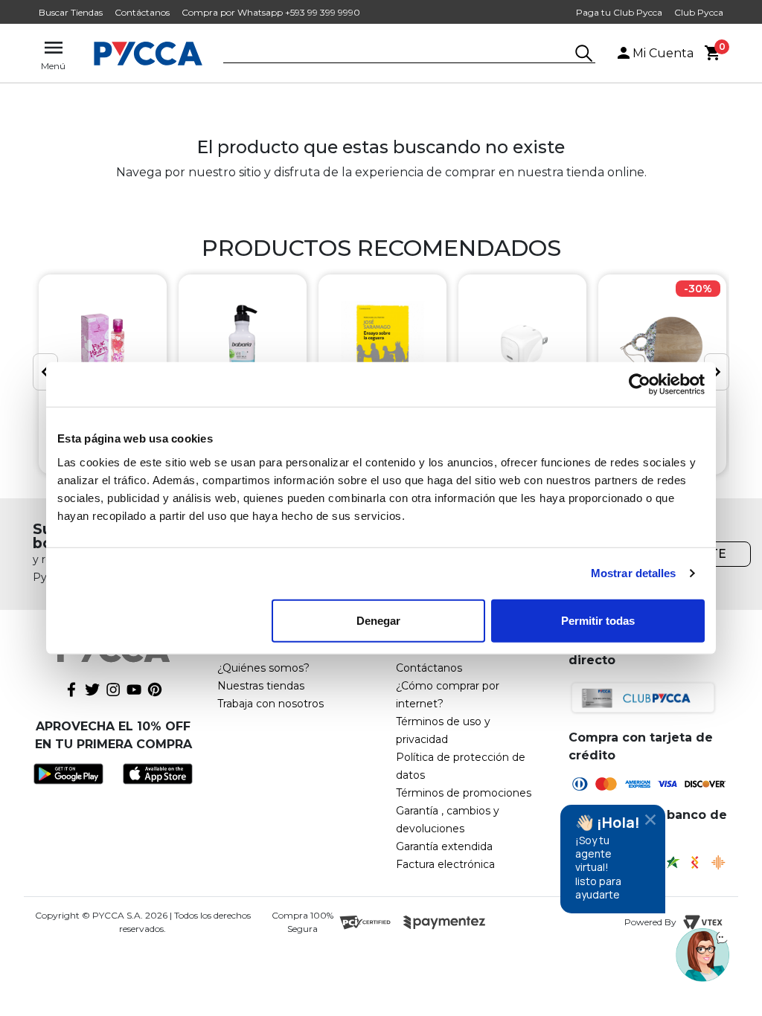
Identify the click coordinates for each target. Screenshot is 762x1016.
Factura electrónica (445, 864)
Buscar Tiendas (71, 12)
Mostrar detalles (633, 573)
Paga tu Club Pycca (619, 12)
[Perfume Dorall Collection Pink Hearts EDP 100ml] (103, 345)
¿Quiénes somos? (263, 668)
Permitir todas (598, 620)
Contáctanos (142, 12)
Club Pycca (698, 12)
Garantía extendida (444, 846)
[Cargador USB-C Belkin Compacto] (522, 345)
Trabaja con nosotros (270, 703)
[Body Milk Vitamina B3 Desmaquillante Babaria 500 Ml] (243, 345)
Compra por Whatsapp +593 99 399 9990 (271, 12)
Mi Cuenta (663, 53)
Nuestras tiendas (260, 685)
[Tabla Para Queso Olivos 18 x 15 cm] (662, 345)
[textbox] (398, 54)
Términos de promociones (463, 793)
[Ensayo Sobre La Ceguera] (382, 345)
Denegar (378, 620)
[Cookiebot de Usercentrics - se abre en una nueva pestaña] (639, 384)
